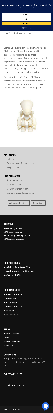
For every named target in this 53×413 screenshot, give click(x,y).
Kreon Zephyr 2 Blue (11, 314)
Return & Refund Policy (12, 342)
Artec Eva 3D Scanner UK (13, 306)
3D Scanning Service (13, 228)
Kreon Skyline (9, 310)
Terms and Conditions (12, 334)
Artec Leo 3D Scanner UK (13, 294)
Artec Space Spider (11, 302)
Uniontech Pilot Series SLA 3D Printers (17, 267)
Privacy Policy (9, 346)
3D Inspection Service (14, 239)
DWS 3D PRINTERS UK (12, 275)
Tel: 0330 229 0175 (13, 374)
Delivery (7, 338)
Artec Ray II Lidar (10, 298)
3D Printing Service (13, 232)
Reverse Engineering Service (17, 235)
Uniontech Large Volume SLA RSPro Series (19, 271)
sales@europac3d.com (14, 385)
